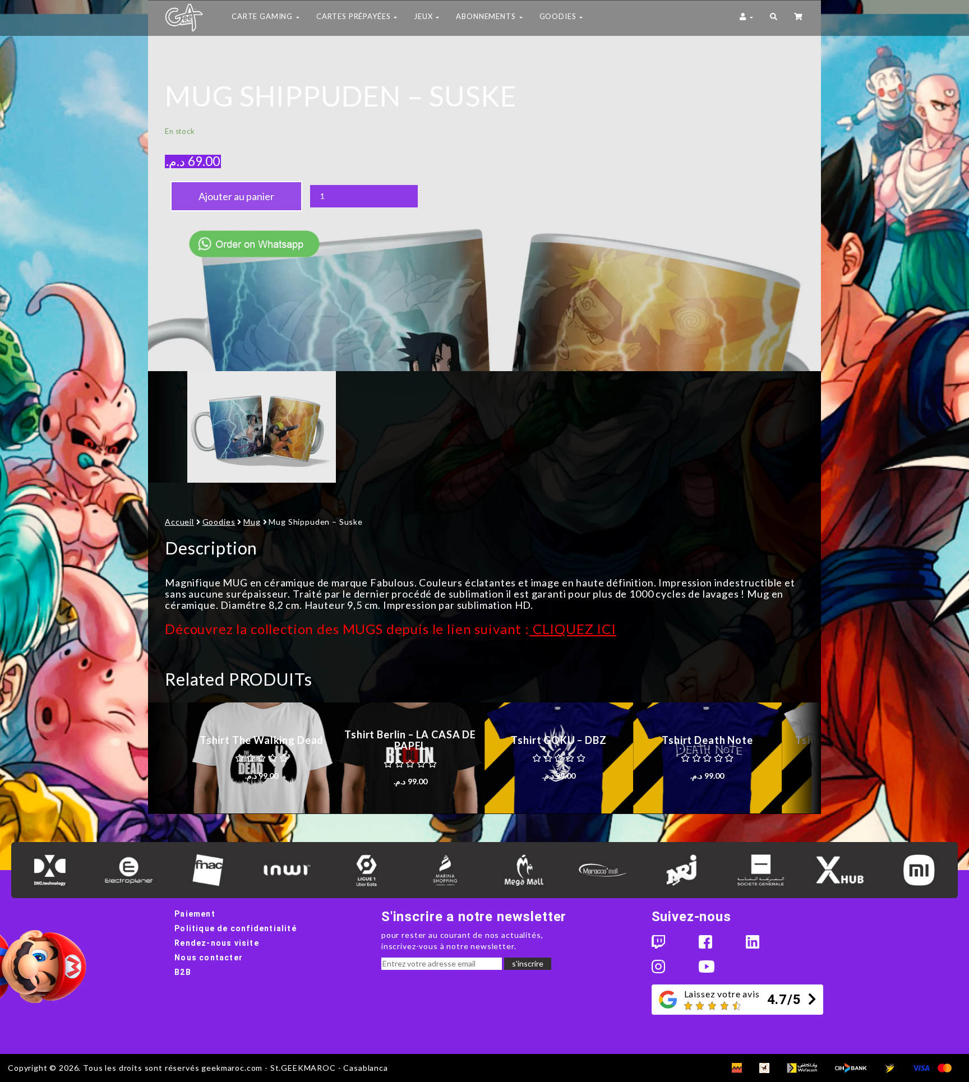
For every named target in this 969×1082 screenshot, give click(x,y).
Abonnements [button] (487, 16)
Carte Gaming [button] (263, 16)
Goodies (219, 521)
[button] (773, 18)
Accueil (179, 521)
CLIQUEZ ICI (572, 629)
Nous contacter (208, 957)
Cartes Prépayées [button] (354, 16)
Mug (252, 521)
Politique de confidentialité (235, 928)
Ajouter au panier (236, 196)
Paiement (194, 913)
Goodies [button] (559, 16)
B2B (182, 972)
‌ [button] (799, 18)
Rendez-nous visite (216, 942)
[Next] (801, 758)
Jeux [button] (424, 16)
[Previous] (167, 758)
